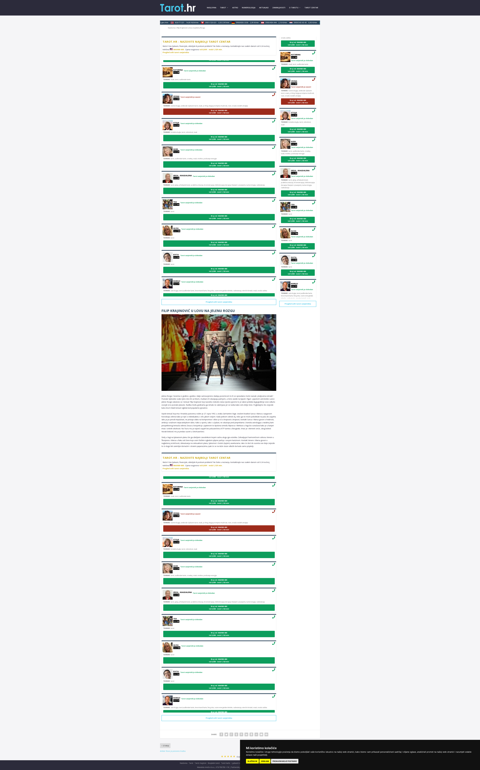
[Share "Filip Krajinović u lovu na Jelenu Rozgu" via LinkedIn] (246, 734)
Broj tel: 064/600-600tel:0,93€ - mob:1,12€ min (219, 69)
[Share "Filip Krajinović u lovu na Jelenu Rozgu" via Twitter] (226, 734)
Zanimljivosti (278, 8)
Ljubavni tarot (237, 763)
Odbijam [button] (265, 761)
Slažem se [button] (252, 761)
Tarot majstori (200, 763)
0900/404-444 (260, 22)
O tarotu (293, 8)
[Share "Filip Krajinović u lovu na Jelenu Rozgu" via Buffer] (251, 734)
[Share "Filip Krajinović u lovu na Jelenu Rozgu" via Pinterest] (241, 734)
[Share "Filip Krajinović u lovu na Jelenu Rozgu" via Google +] (231, 734)
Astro (235, 8)
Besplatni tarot (214, 763)
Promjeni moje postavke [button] (284, 761)
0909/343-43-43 (289, 22)
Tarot (223, 8)
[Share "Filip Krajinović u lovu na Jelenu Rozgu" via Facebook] (221, 734)
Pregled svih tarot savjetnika (176, 52)
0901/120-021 (202, 22)
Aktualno (264, 8)
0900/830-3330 (231, 22)
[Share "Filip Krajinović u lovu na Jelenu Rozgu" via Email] (261, 734)
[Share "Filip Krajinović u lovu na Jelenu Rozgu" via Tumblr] (236, 734)
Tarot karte (225, 763)
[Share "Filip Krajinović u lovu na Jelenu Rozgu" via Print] (266, 734)
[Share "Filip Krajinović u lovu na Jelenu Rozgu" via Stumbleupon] (256, 734)
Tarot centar (311, 8)
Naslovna (211, 8)
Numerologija (248, 8)
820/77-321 (171, 22)
